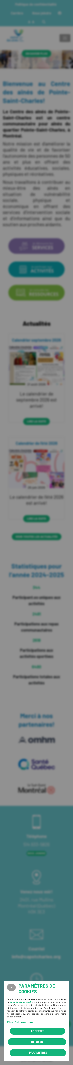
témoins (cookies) (20, 1002)
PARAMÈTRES (38, 1052)
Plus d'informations (20, 1022)
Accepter (38, 1031)
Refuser (37, 1042)
